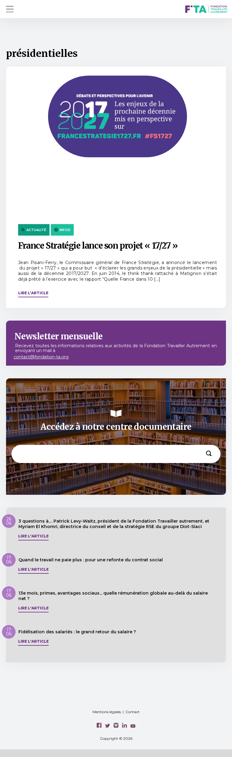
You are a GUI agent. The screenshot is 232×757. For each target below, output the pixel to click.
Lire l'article (33, 536)
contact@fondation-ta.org (41, 357)
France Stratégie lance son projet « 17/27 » (98, 245)
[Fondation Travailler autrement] (206, 9)
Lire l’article (33, 293)
